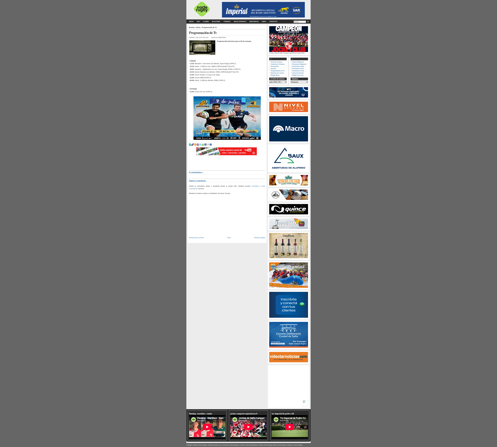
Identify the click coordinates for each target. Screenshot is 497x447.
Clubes (206, 21)
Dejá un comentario (218, 37)
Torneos (227, 21)
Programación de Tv (278, 70)
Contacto (273, 21)
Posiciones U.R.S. (298, 66)
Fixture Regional (298, 62)
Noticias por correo (277, 73)
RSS (198, 21)
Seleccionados (240, 21)
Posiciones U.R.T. (298, 68)
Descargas (253, 21)
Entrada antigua (259, 237)
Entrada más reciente (196, 237)
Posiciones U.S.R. (298, 70)
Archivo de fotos (276, 62)
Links (264, 21)
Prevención (275, 66)
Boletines (216, 21)
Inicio (191, 21)
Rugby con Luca (298, 75)
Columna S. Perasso (278, 64)
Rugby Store (275, 75)
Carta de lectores (298, 73)
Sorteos (273, 68)
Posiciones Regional (299, 64)
